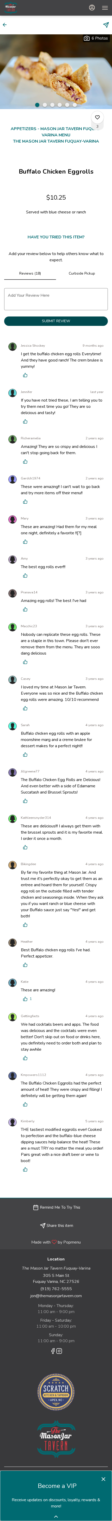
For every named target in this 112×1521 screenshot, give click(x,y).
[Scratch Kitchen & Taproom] (56, 1392)
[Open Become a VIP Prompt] (56, 1516)
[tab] (30, 273)
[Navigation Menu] (105, 7)
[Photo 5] (67, 105)
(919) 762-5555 (56, 1289)
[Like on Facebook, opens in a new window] (53, 1352)
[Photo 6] (75, 105)
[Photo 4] (60, 105)
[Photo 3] (52, 105)
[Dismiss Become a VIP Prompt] (103, 1479)
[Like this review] (26, 375)
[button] (6, 25)
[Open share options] (106, 25)
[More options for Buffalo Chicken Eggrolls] (97, 117)
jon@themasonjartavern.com (56, 1296)
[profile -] (92, 7)
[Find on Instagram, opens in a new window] (59, 1352)
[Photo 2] (45, 105)
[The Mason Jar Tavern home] (27, 7)
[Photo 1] (37, 105)
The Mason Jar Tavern (56, 1439)
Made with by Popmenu (42, 1241)
